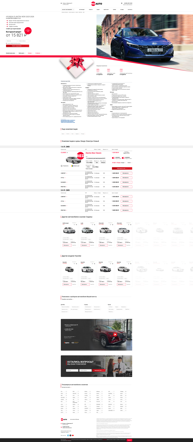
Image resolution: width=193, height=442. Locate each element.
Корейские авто (97, 309)
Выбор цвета (21, 53)
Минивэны (111, 311)
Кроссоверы (111, 309)
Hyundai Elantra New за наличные (68, 120)
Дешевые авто (64, 311)
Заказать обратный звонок (127, 4)
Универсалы (123, 306)
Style (72, 133)
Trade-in (90, 9)
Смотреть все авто (66, 387)
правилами (17, 49)
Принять (129, 440)
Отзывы (122, 9)
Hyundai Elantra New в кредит (67, 121)
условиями (105, 439)
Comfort (67, 133)
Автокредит (82, 9)
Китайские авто (88, 306)
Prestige (82, 133)
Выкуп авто (106, 9)
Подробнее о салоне (65, 432)
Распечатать (65, 165)
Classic (63, 133)
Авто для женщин (74, 309)
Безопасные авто (75, 306)
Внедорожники (119, 309)
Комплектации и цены (10, 53)
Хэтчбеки (110, 306)
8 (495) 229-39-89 (128, 3)
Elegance (77, 133)
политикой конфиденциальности (11, 49)
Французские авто (88, 311)
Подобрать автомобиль (67, 299)
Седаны (116, 306)
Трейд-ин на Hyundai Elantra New (68, 122)
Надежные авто (65, 309)
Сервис (114, 9)
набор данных (68, 439)
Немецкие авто (88, 309)
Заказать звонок (68, 330)
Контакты (130, 9)
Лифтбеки (127, 309)
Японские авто (97, 306)
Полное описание (89, 168)
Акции (98, 9)
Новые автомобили (65, 306)
